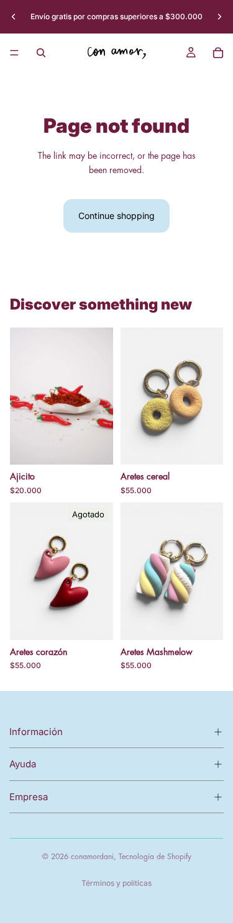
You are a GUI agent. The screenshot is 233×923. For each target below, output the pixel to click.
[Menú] (14, 52)
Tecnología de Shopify (155, 856)
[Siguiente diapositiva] (219, 16)
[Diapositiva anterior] (13, 16)
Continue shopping (116, 215)
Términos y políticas (116, 883)
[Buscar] (41, 52)
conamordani (92, 856)
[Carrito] (218, 52)
